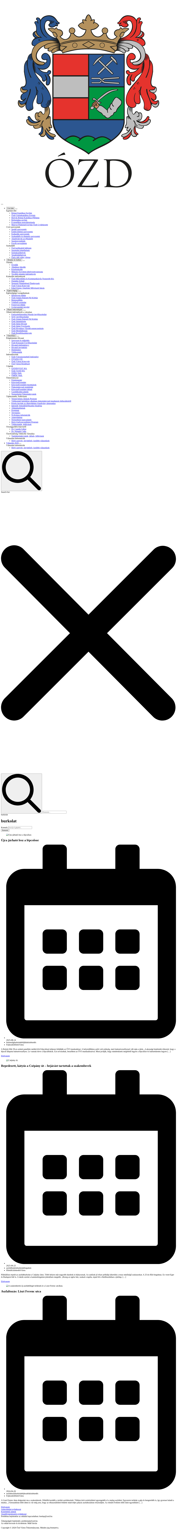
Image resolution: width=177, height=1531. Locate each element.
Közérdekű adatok (8, 1512)
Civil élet (10, 208)
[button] (88, 633)
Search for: (5, 492)
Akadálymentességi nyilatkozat (13, 1514)
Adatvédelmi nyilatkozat (11, 1509)
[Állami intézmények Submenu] (25, 310)
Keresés (4, 827)
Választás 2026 (12, 443)
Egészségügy (12, 291)
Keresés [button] (5, 830)
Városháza (11, 336)
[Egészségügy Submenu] (20, 291)
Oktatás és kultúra (14, 260)
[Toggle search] (21, 471)
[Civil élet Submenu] (16, 208)
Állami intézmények (14, 310)
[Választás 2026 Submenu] (20, 443)
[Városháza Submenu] (18, 336)
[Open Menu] (2, 204)
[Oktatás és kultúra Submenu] (24, 260)
